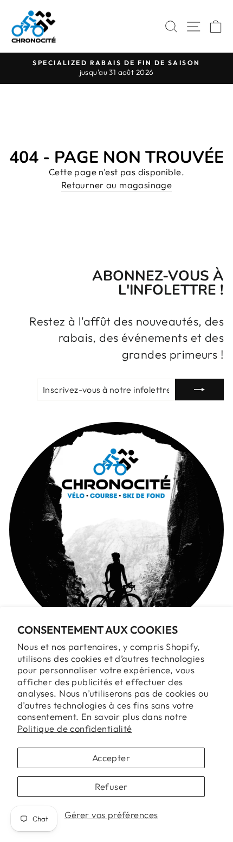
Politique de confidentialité (74, 728)
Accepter (111, 757)
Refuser (111, 786)
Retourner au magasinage (116, 184)
